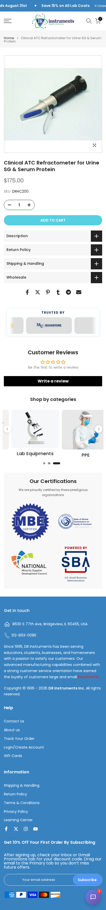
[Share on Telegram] (68, 292)
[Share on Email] (78, 292)
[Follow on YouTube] (35, 829)
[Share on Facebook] (27, 292)
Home (9, 38)
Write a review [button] (53, 381)
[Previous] (7, 429)
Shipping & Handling (21, 785)
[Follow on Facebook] (6, 829)
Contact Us (14, 721)
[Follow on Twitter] (16, 829)
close (101, 5)
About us (12, 730)
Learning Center (18, 820)
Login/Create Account (24, 747)
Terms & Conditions (22, 803)
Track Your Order (19, 738)
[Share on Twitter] (37, 292)
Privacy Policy (16, 811)
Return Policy (15, 794)
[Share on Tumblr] (58, 292)
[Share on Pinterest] (47, 292)
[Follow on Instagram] (25, 829)
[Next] (98, 429)
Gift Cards (13, 755)
